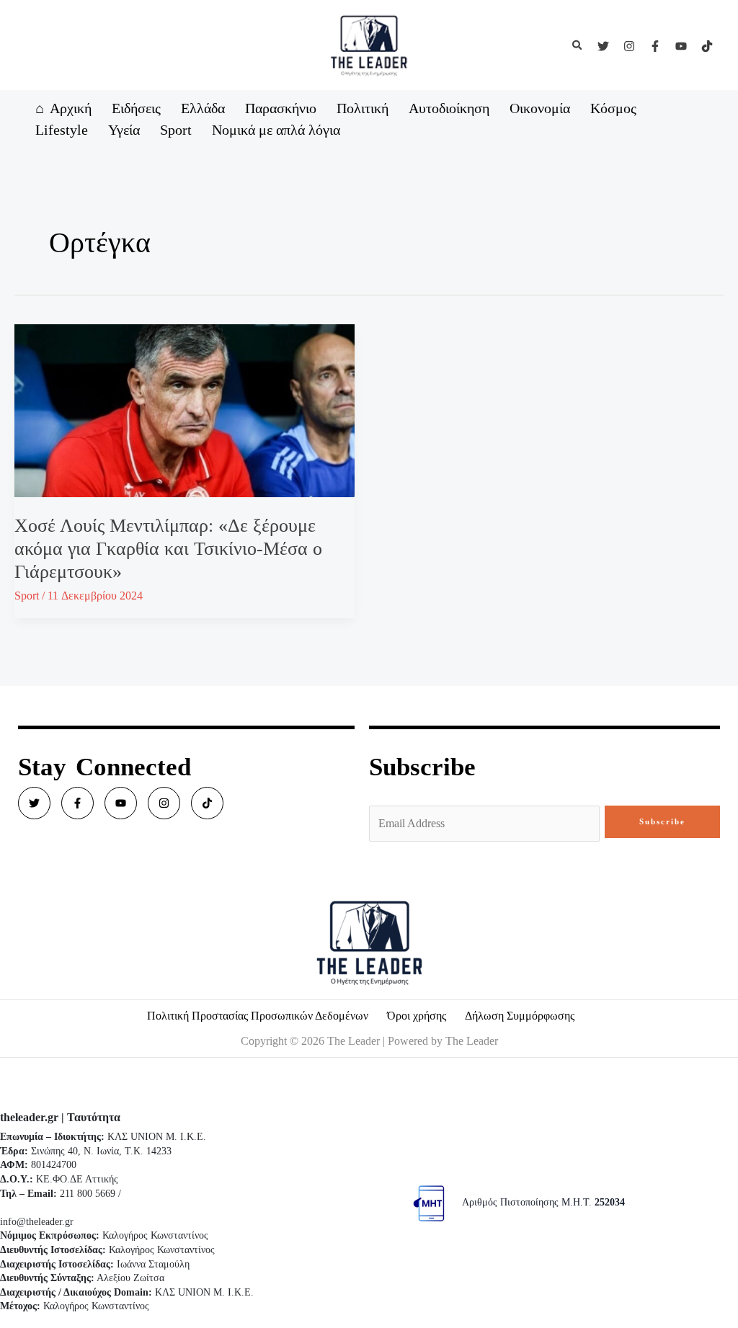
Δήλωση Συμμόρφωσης (519, 1016)
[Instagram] (629, 46)
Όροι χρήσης (416, 1016)
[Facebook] (655, 46)
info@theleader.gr (37, 1221)
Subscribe (662, 821)
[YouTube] (681, 46)
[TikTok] (707, 46)
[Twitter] (603, 46)
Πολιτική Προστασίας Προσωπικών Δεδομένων (257, 1016)
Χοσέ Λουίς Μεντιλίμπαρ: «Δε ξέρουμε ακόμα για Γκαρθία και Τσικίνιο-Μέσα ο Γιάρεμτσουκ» (168, 548)
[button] (578, 45)
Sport (26, 595)
